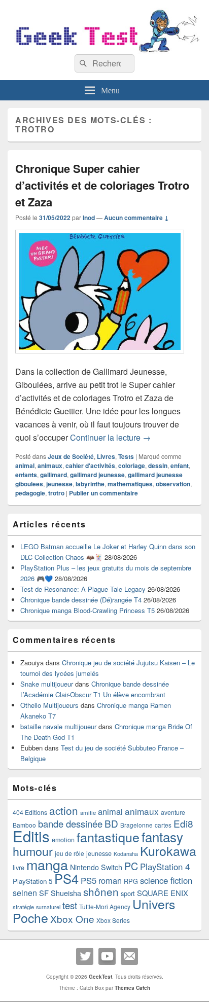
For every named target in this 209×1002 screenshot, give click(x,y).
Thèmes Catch (132, 987)
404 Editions (30, 812)
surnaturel (48, 907)
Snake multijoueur (46, 684)
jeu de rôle (69, 853)
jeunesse (59, 483)
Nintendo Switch (96, 867)
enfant (179, 465)
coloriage (131, 465)
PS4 (66, 878)
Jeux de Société (71, 456)
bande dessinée (70, 823)
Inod (89, 217)
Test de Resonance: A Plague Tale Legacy (83, 589)
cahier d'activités (90, 465)
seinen (25, 893)
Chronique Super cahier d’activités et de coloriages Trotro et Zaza (102, 185)
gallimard (53, 474)
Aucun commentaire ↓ (136, 217)
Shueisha (66, 893)
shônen (101, 891)
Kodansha (126, 853)
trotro (56, 492)
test (69, 905)
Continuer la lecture (110, 437)
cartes (163, 825)
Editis (31, 835)
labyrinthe (90, 483)
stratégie (23, 907)
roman (110, 880)
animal (24, 465)
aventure (173, 812)
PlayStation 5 (32, 881)
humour (33, 851)
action (63, 810)
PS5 (88, 880)
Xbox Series (113, 920)
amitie (88, 812)
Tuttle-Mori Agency (104, 906)
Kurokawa (168, 850)
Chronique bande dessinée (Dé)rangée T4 (81, 599)
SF (44, 892)
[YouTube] (107, 956)
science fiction (166, 880)
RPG (131, 881)
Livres (106, 456)
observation (173, 483)
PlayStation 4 (165, 867)
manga (47, 864)
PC (131, 865)
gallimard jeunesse (97, 474)
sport (128, 893)
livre (18, 867)
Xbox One (72, 918)
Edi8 (183, 823)
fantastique (108, 837)
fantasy (162, 836)
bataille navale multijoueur (58, 726)
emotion (63, 839)
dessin (157, 465)
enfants (26, 474)
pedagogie (30, 492)
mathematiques (130, 483)
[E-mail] (129, 956)
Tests (126, 456)
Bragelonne (136, 825)
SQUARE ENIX (162, 892)
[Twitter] (84, 956)
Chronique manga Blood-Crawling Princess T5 (87, 610)
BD (111, 823)
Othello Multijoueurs (49, 705)
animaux (50, 465)
